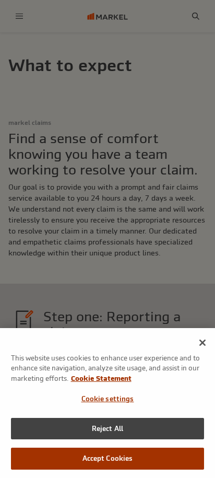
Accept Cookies (107, 458)
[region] (107, 403)
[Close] (202, 342)
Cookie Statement (101, 378)
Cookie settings (107, 399)
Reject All (107, 429)
